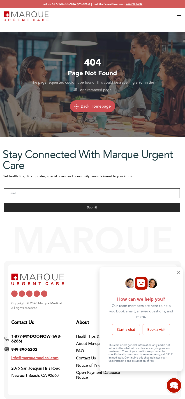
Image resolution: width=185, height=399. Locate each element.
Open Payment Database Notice (98, 375)
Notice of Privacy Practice (98, 365)
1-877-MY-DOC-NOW (64, 4)
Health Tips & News (93, 336)
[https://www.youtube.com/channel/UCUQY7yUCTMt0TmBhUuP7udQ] (22, 293)
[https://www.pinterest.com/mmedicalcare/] (37, 293)
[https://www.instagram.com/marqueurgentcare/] (44, 293)
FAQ (80, 350)
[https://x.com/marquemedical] (14, 293)
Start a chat (126, 329)
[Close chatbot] (178, 272)
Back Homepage (96, 106)
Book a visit (156, 329)
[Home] (26, 16)
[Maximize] (174, 387)
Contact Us (86, 358)
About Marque (89, 343)
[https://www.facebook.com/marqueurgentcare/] (29, 293)
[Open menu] (179, 16)
